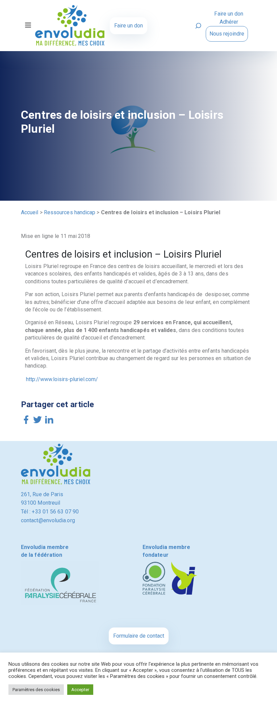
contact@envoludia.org (48, 520)
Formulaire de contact (138, 636)
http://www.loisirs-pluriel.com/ (62, 379)
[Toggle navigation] (28, 25)
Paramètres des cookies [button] (36, 689)
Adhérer (229, 22)
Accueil (30, 212)
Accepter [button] (80, 689)
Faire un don (128, 25)
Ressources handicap (70, 212)
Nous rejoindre (226, 33)
